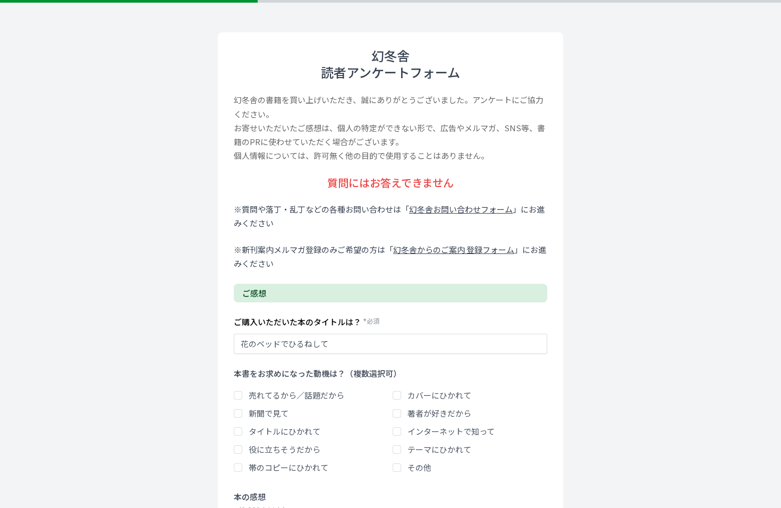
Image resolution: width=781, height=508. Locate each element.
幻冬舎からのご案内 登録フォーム (453, 249)
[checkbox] (238, 395)
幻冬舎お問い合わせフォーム (461, 209)
